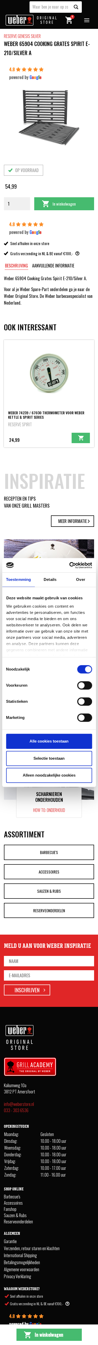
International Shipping (20, 1255)
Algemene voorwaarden (21, 1269)
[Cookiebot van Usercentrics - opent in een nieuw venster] (70, 565)
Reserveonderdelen (49, 910)
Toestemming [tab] (18, 579)
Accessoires (49, 872)
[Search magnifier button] (76, 7)
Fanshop (10, 1209)
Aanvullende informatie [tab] (53, 266)
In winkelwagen (64, 204)
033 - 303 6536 (16, 1110)
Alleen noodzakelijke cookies (49, 775)
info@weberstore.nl (19, 1104)
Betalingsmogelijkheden (22, 1262)
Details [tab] (50, 579)
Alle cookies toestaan (49, 741)
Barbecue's (49, 852)
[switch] (84, 685)
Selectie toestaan (49, 758)
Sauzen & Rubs (49, 891)
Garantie (10, 1241)
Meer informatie (72, 521)
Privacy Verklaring (17, 1276)
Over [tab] (80, 579)
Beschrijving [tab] (16, 266)
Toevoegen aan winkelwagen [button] (81, 438)
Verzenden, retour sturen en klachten (32, 1248)
